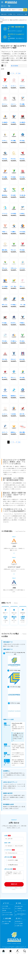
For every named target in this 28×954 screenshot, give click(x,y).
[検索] (25, 9)
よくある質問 (19, 923)
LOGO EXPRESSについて (21, 915)
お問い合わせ (19, 925)
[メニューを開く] (2, 2)
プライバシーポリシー (9, 887)
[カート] (9, 6)
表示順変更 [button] (15, 65)
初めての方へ (4, 14)
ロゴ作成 (6, 906)
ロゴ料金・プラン (12, 14)
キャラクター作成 (8, 912)
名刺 (26, 14)
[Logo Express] (11, 2)
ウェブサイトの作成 (8, 914)
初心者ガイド (19, 921)
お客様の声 (6, 923)
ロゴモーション (20, 14)
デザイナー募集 (7, 921)
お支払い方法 (19, 906)
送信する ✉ (14, 884)
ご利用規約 (19, 908)
